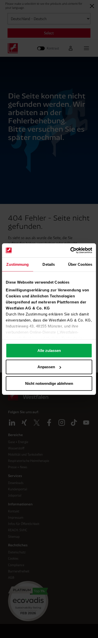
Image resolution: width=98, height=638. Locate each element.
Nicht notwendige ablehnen (49, 383)
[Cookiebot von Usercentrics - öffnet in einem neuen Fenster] (70, 250)
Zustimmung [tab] (17, 264)
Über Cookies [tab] (80, 264)
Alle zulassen (49, 350)
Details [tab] (48, 264)
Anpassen (46, 367)
